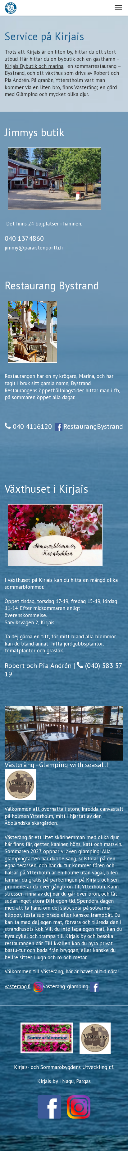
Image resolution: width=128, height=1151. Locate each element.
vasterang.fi (17, 986)
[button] (118, 8)
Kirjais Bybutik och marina (34, 66)
